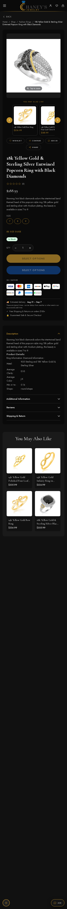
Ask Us (54, 141)
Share (35, 147)
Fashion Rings (25, 21)
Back (8, 16)
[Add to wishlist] (27, 460)
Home (5, 21)
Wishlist (17, 141)
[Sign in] (50, 5)
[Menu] (4, 5)
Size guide (15, 231)
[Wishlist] (56, 5)
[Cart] (62, 5)
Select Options (33, 258)
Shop (13, 21)
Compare (36, 141)
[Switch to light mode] (6, 902)
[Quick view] (27, 453)
